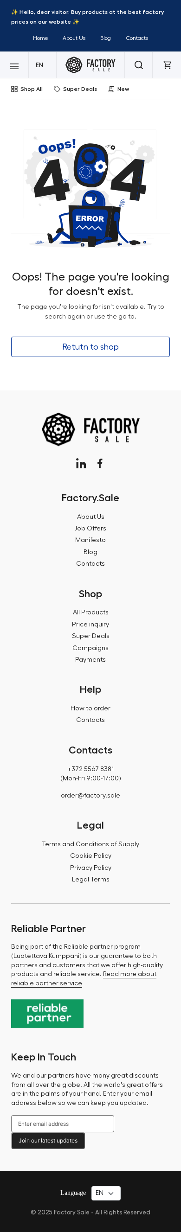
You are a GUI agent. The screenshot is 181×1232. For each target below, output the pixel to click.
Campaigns (90, 648)
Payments (90, 660)
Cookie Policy (90, 856)
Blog (105, 38)
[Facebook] (100, 463)
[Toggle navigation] (14, 65)
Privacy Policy (90, 868)
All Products (91, 612)
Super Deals (80, 89)
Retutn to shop (90, 347)
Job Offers (90, 528)
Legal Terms (91, 879)
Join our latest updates (48, 1140)
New (123, 89)
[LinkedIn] (81, 463)
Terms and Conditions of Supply (90, 844)
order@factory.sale (90, 795)
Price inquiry (90, 624)
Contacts (137, 38)
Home (40, 38)
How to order (90, 708)
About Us (74, 38)
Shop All (31, 89)
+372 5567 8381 (90, 769)
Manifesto (90, 540)
